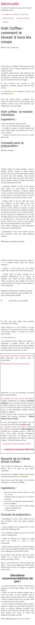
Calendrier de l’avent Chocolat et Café (16, 444)
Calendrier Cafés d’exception (15, 427)
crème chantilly (6, 133)
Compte (5, 22)
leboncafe (10, 3)
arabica (10, 494)
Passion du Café (8, 18)
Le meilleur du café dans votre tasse (15, 14)
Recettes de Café (23, 18)
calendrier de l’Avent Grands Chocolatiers (19, 398)
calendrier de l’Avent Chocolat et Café (17, 356)
